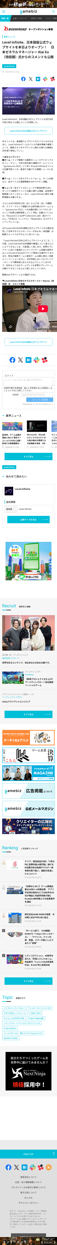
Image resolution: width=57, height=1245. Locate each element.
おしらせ (28, 1197)
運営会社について (28, 1176)
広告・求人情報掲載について (28, 1182)
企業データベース (20, 18)
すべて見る (28, 456)
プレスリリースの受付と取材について (28, 1187)
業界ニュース (9, 36)
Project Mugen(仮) (36, 1018)
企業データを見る (28, 519)
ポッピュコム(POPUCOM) (14, 1018)
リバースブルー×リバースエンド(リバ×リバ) (22, 1023)
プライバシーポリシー (28, 1202)
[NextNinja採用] (28, 1071)
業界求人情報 (36, 18)
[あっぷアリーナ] (28, 561)
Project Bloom (10, 1028)
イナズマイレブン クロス (14, 1008)
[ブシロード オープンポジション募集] (28, 29)
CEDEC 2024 (35, 1013)
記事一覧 (4, 18)
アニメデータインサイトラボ (39, 1008)
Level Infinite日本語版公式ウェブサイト (28, 130)
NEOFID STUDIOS (11, 1038)
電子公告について (28, 1192)
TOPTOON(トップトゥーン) (15, 1013)
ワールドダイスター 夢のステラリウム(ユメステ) (23, 1033)
